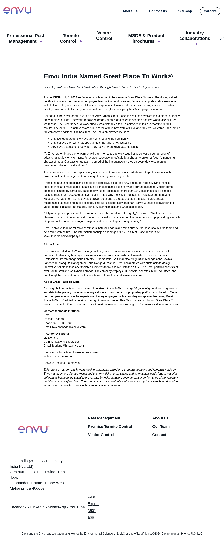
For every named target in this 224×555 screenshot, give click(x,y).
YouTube (77, 507)
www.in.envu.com (86, 352)
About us (160, 418)
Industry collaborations (194, 35)
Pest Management (104, 418)
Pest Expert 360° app (93, 507)
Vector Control (104, 35)
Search (222, 38)
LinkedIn (66, 356)
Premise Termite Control (110, 426)
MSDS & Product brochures (146, 38)
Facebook (18, 507)
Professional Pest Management (25, 38)
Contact (159, 435)
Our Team (161, 426)
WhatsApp (57, 507)
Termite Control (69, 38)
